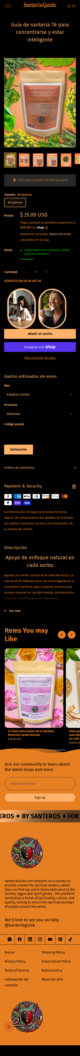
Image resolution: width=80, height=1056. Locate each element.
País (7, 385)
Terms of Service (17, 970)
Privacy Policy (15, 961)
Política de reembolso (19, 467)
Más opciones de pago (40, 358)
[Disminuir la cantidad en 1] (24, 272)
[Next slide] (71, 635)
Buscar (10, 952)
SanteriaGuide (40, 5)
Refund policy (52, 970)
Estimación (18, 449)
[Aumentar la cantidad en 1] (46, 272)
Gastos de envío (60, 234)
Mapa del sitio (52, 979)
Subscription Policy (56, 961)
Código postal (14, 424)
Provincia (10, 405)
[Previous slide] (62, 635)
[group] (34, 694)
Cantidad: (11, 272)
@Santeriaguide (20, 925)
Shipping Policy (53, 952)
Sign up (40, 797)
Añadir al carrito (40, 334)
